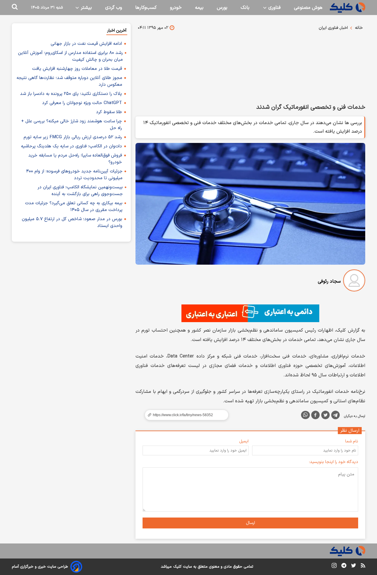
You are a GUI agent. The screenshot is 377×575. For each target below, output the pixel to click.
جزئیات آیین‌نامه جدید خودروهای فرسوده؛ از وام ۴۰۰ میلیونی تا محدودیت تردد (74, 175)
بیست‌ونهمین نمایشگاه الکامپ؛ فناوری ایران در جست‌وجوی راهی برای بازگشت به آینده (80, 190)
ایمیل (244, 441)
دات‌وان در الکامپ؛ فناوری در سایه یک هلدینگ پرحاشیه (71, 146)
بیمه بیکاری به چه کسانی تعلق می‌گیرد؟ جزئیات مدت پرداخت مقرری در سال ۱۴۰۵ (74, 206)
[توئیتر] (325, 416)
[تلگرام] (335, 416)
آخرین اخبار (116, 30)
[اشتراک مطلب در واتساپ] (305, 415)
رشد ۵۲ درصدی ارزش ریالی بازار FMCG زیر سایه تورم (73, 137)
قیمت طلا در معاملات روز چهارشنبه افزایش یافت (77, 68)
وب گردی (113, 7)
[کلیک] (347, 7)
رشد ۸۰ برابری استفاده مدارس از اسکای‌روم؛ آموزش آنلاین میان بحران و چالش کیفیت (70, 56)
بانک (245, 7)
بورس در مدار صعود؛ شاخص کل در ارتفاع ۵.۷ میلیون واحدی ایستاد (72, 222)
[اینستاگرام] (334, 566)
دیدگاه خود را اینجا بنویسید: (333, 462)
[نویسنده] (354, 281)
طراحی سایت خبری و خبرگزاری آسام (40, 567)
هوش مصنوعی (308, 7)
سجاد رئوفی (329, 281)
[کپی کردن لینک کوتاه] (184, 415)
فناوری (274, 7)
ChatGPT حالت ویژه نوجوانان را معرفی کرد (82, 103)
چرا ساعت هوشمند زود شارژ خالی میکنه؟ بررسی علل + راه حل (71, 124)
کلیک (177, 567)
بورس (222, 7)
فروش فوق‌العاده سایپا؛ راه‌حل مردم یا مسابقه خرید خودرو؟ (75, 159)
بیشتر (85, 7)
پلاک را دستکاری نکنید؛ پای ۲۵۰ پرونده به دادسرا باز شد (71, 93)
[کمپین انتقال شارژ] (250, 313)
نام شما (351, 441)
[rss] (363, 566)
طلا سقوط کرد (109, 112)
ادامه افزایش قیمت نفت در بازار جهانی (86, 43)
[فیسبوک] (315, 416)
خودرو (176, 7)
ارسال (250, 523)
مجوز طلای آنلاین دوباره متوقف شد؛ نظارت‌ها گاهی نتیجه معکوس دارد (69, 81)
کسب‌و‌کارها (146, 7)
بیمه (199, 7)
